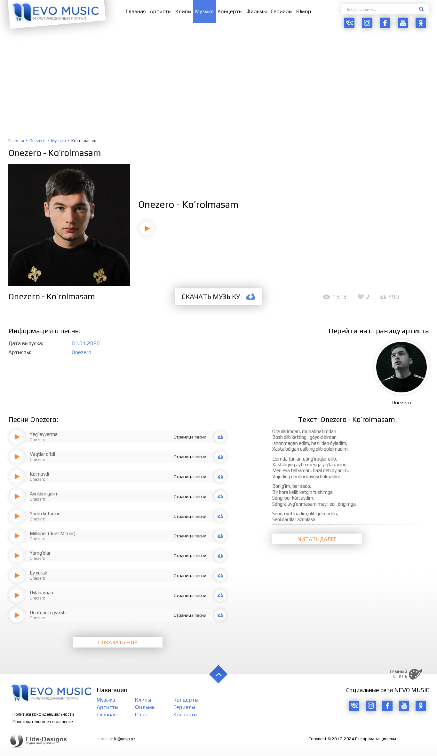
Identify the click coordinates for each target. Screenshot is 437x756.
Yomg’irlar (40, 553)
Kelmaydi (39, 474)
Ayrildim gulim (44, 493)
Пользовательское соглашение (42, 721)
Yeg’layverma (44, 434)
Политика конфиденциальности (43, 714)
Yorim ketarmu (45, 513)
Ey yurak (38, 572)
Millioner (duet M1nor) (52, 533)
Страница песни (190, 436)
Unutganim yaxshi (48, 612)
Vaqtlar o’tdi (42, 454)
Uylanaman (41, 592)
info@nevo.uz (122, 738)
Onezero (24, 153)
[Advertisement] (218, 90)
